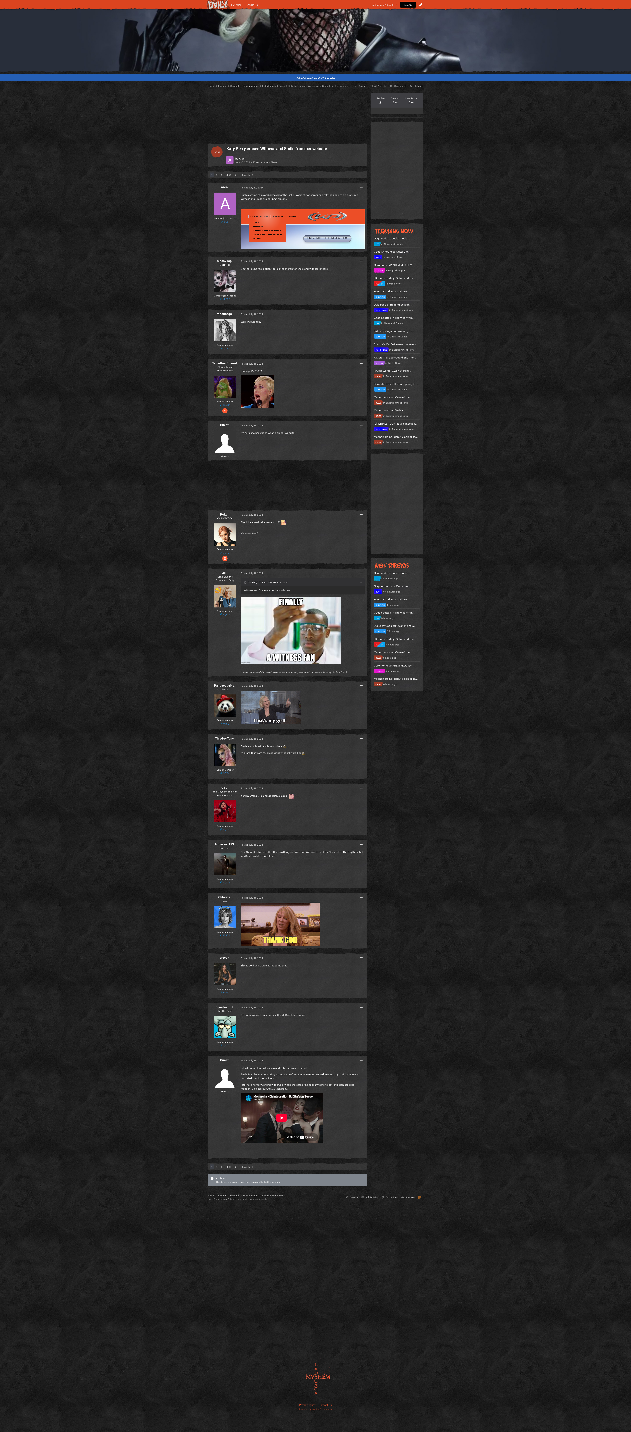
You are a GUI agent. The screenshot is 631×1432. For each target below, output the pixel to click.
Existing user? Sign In (383, 4)
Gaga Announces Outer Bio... (392, 251)
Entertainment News (265, 162)
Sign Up (408, 4)
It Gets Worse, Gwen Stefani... (392, 370)
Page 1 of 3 (248, 174)
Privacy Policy (307, 1405)
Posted (252, 187)
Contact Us (325, 1405)
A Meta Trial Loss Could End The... (395, 357)
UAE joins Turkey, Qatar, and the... (395, 278)
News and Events (393, 244)
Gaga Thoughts (396, 270)
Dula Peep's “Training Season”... (393, 304)
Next (228, 174)
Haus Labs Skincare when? (390, 291)
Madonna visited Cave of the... (393, 397)
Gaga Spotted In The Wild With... (394, 317)
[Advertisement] (287, 116)
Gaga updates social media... (392, 238)
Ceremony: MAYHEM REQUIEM (393, 264)
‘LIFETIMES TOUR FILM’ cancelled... (396, 423)
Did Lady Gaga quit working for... (394, 331)
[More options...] (361, 187)
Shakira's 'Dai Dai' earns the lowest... (396, 344)
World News (395, 283)
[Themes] (420, 4)
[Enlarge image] (303, 229)
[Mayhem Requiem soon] (315, 40)
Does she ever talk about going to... (396, 384)
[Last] (235, 175)
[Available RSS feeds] (419, 1197)
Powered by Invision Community (315, 1408)
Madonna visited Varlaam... (391, 410)
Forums (236, 4)
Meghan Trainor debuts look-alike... (396, 436)
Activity (252, 4)
